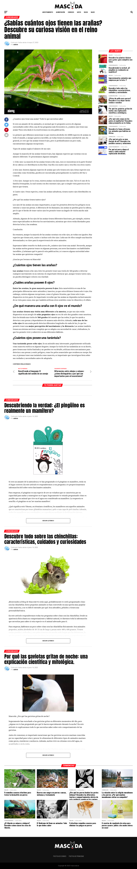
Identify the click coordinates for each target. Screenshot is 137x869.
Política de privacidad (76, 856)
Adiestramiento (47, 12)
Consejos (71, 12)
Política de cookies (59, 856)
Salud (93, 12)
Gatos (79, 12)
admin (15, 44)
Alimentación (60, 12)
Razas (86, 12)
